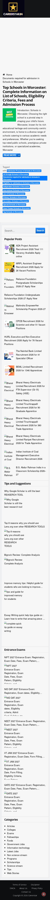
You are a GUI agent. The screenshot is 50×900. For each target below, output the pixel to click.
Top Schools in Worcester (13, 212)
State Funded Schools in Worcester (16, 208)
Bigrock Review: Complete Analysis (22, 554)
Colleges (11, 829)
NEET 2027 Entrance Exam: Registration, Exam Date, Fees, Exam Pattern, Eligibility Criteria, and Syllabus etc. (25, 722)
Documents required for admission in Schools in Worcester (21, 178)
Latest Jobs (13, 851)
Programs (12, 858)
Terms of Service (20, 884)
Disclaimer (35, 884)
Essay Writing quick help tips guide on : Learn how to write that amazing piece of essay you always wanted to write (24, 616)
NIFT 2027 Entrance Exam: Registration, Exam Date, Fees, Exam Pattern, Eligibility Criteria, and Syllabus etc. (24, 659)
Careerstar (32, 895)
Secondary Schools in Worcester (15, 201)
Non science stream (17, 855)
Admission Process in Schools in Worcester (24, 170)
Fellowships (13, 837)
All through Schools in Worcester (15, 174)
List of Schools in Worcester (14, 194)
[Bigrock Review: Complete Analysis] (14, 568)
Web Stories (13, 873)
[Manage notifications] (44, 894)
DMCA (12, 888)
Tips (9, 869)
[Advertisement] (25, 44)
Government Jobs (16, 844)
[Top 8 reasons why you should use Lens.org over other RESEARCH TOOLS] (14, 539)
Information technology (18, 847)
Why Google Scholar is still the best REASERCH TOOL (22, 492)
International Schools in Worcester (16, 190)
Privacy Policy (37, 888)
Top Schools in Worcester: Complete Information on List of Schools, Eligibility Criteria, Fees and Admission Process (25, 96)
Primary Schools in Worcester (14, 197)
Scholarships (13, 862)
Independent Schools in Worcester (16, 186)
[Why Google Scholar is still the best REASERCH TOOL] (14, 508)
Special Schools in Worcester (14, 204)
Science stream (15, 865)
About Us (23, 888)
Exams (10, 833)
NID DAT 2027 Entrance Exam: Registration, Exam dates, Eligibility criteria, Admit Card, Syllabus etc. (22, 690)
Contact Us (26, 892)
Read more (12, 155)
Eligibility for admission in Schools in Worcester (21, 183)
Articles (11, 826)
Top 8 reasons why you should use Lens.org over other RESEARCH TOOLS (24, 524)
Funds (10, 840)
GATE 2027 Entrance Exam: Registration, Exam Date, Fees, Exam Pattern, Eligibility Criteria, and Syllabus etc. (24, 786)
